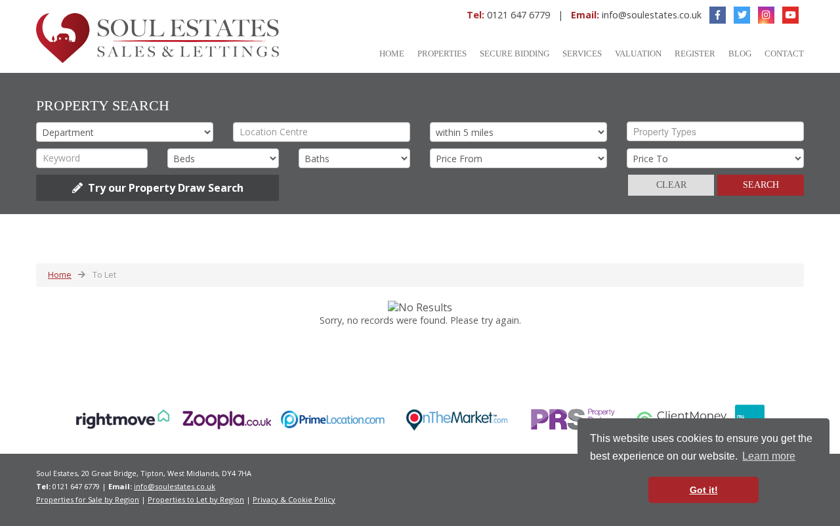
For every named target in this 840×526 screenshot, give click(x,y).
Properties (442, 53)
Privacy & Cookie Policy (294, 499)
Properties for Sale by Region (87, 499)
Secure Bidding (514, 53)
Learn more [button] (768, 456)
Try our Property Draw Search (163, 188)
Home (391, 53)
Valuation (638, 53)
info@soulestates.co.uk (652, 15)
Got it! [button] (704, 490)
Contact (784, 53)
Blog (739, 53)
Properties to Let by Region (196, 499)
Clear (671, 185)
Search (761, 185)
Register (695, 53)
